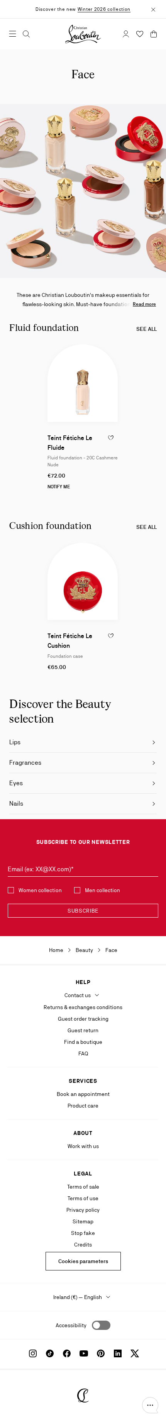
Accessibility (71, 1325)
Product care (83, 1106)
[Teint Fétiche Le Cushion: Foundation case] (82, 581)
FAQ (83, 1053)
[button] (150, 1405)
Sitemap (83, 1221)
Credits (83, 1244)
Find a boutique (83, 1042)
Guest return (83, 1030)
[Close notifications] (153, 9)
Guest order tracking (83, 1019)
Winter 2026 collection (104, 9)
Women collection (40, 890)
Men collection (102, 890)
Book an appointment (83, 1094)
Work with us (83, 1146)
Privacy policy (83, 1210)
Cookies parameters (83, 1261)
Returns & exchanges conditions (83, 1007)
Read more (144, 304)
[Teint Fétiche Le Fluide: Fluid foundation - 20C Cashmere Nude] (82, 383)
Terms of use (83, 1198)
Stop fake (83, 1233)
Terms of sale (83, 1187)
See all (146, 329)
